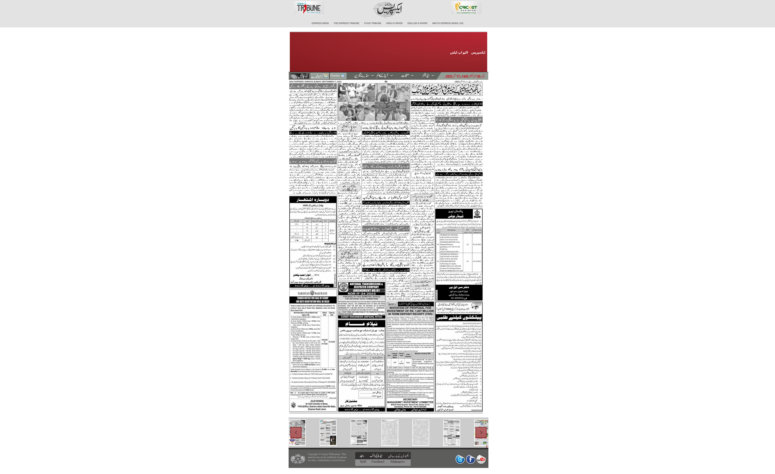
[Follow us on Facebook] (470, 459)
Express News (320, 23)
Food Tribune (372, 23)
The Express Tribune (346, 23)
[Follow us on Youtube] (481, 459)
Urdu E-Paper (394, 23)
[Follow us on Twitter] (460, 459)
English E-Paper (417, 23)
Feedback (378, 461)
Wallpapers (397, 461)
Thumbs (335, 75)
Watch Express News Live (447, 23)
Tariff (363, 461)
